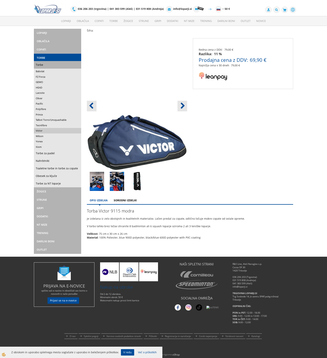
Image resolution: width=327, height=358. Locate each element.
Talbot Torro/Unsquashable (51, 120)
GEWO (39, 82)
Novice (261, 21)
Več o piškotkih (147, 352)
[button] (182, 106)
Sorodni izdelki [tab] (125, 200)
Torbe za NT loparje (48, 183)
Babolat (40, 71)
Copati (99, 21)
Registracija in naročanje (178, 336)
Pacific (39, 103)
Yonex (39, 141)
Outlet (246, 21)
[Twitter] (188, 307)
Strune (144, 21)
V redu (127, 352)
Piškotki (153, 336)
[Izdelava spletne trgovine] (176, 354)
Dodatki (172, 21)
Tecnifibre (41, 125)
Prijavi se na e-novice (63, 300)
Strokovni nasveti (234, 336)
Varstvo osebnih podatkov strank (124, 336)
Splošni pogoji (91, 336)
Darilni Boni (226, 21)
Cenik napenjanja (208, 336)
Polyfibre (41, 109)
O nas (73, 336)
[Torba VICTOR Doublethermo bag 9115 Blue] (97, 181)
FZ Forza (40, 76)
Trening (206, 21)
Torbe (113, 21)
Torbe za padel (45, 153)
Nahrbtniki (42, 161)
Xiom (39, 147)
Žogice (128, 21)
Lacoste (40, 93)
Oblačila (83, 21)
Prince (39, 114)
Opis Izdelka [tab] (99, 200)
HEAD (39, 87)
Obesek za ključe (46, 176)
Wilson (39, 136)
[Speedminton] (196, 285)
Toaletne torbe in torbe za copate (57, 168)
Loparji (66, 21)
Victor (39, 130)
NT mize (189, 21)
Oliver (39, 98)
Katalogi (255, 336)
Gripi (158, 21)
